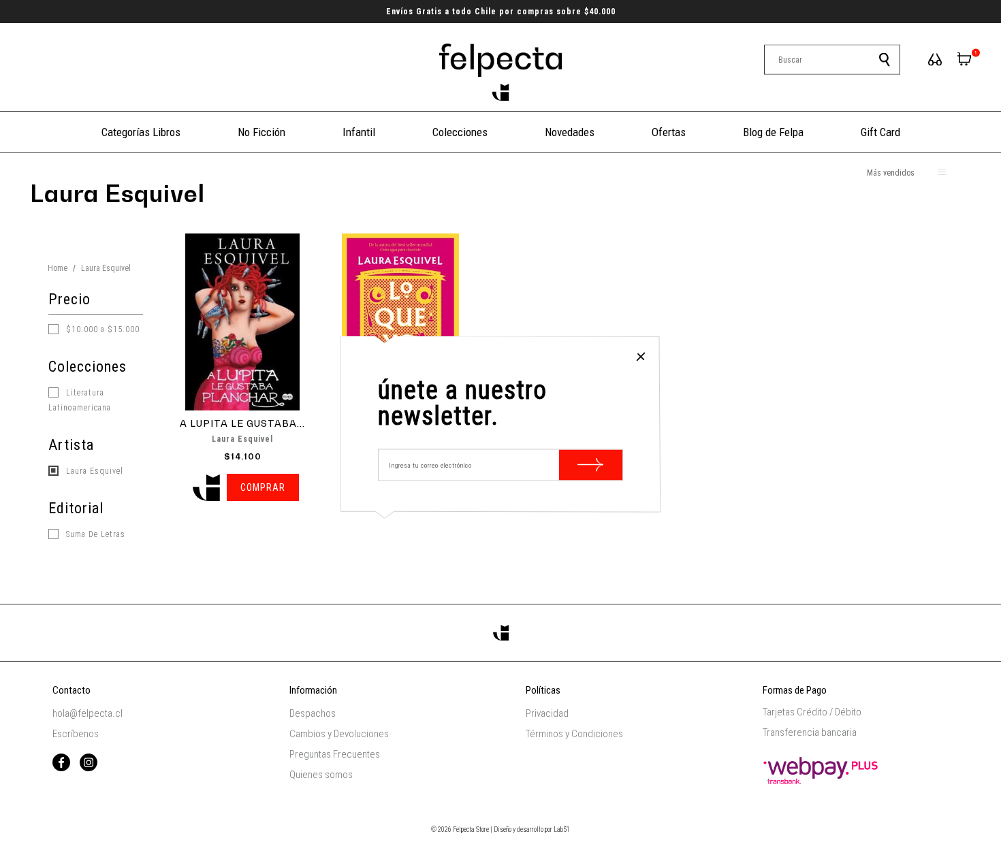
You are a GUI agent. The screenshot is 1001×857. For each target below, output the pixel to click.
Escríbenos (75, 734)
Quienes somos (321, 775)
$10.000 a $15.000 (101, 329)
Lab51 (562, 829)
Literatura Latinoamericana (79, 400)
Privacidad (547, 713)
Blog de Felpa (773, 132)
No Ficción (261, 132)
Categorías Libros (140, 132)
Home (57, 268)
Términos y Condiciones (574, 734)
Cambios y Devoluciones (339, 734)
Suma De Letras (94, 534)
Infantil (359, 132)
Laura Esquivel (93, 471)
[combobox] (832, 60)
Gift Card (880, 132)
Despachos (312, 713)
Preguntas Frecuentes (334, 754)
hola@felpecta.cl (87, 713)
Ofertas (669, 132)
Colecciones (460, 132)
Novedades (569, 132)
